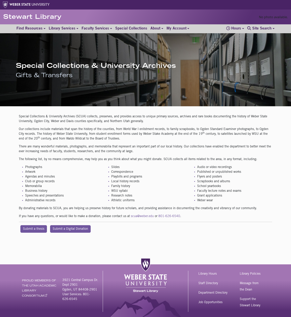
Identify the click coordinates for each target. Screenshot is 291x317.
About (155, 28)
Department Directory (212, 292)
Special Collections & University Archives (96, 66)
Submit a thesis (33, 229)
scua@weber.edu (142, 216)
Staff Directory (208, 283)
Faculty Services (95, 28)
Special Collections (131, 28)
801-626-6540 (169, 216)
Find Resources (29, 28)
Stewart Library (32, 17)
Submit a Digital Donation (70, 229)
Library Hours (207, 273)
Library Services (62, 28)
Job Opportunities (210, 302)
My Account (176, 28)
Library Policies (250, 273)
